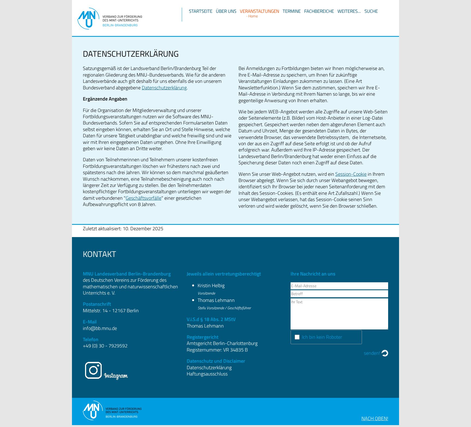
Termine (292, 11)
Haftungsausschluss (207, 373)
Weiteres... (349, 11)
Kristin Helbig (211, 285)
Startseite (200, 11)
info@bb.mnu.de (100, 328)
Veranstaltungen (259, 11)
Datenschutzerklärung (164, 87)
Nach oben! (374, 418)
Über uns (226, 11)
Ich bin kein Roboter (322, 337)
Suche (371, 11)
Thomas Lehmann (216, 300)
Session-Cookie (351, 174)
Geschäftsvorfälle (143, 198)
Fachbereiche (319, 11)
